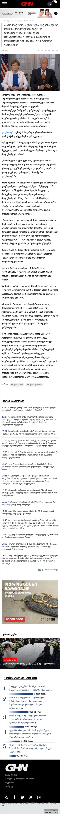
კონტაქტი (9, 786)
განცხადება (8, 132)
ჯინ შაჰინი (18, 384)
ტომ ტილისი (35, 384)
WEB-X (49, 803)
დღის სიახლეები (13, 401)
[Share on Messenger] (41, 50)
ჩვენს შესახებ (11, 775)
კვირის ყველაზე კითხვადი (20, 678)
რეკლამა (9, 782)
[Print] (56, 50)
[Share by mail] (49, 50)
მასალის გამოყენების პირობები (19, 779)
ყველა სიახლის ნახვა (48, 569)
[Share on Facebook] (38, 50)
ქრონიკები (9, 634)
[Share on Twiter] (45, 50)
